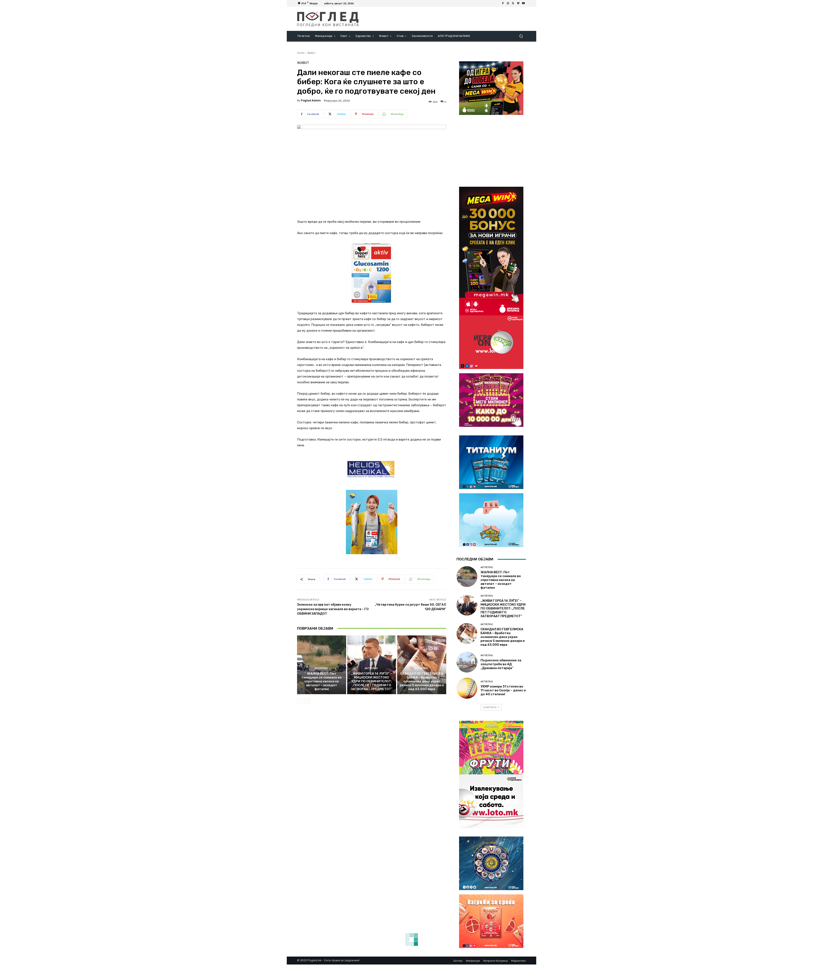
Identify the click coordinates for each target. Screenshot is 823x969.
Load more (490, 707)
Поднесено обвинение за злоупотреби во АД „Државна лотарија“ (501, 664)
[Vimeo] (518, 3)
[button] (521, 36)
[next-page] (306, 701)
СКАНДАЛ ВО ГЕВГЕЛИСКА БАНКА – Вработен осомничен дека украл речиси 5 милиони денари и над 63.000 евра (422, 681)
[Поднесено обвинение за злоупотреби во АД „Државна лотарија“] (467, 662)
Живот (311, 53)
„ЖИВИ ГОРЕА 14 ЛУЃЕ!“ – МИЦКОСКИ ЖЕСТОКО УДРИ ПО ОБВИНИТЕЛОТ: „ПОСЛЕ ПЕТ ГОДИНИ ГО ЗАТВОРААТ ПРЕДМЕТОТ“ (371, 681)
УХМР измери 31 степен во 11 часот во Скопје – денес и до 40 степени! (503, 690)
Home (301, 53)
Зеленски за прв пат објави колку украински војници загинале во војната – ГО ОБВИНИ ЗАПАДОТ (333, 609)
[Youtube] (523, 3)
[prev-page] (299, 701)
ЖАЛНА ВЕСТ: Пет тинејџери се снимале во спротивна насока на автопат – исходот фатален (321, 681)
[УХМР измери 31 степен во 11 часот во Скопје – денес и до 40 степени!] (467, 688)
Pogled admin (311, 100)
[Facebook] (502, 3)
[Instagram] (508, 3)
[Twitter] (513, 3)
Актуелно (320, 668)
